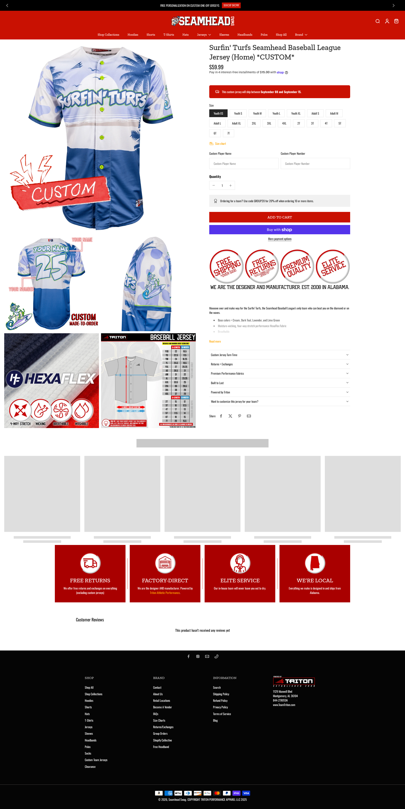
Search (217, 687)
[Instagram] (197, 656)
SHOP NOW (231, 5)
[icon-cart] (396, 21)
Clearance (90, 766)
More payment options (280, 239)
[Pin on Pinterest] (239, 416)
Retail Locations (161, 700)
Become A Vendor (162, 707)
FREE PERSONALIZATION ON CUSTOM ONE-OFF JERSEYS (189, 5)
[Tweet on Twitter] (230, 416)
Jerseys (88, 727)
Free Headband (161, 747)
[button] (279, 217)
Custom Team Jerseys (96, 760)
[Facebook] (188, 656)
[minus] (213, 185)
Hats (87, 714)
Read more (215, 341)
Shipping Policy (221, 694)
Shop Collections (93, 694)
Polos (87, 747)
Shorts (88, 707)
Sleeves (89, 733)
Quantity (215, 176)
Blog (215, 720)
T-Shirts (89, 720)
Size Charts (159, 720)
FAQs (155, 714)
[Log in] (387, 21)
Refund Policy (220, 700)
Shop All (89, 687)
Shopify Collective (162, 740)
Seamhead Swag (177, 799)
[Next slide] (393, 5)
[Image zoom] (100, 138)
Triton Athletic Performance (165, 592)
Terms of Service (222, 714)
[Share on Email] (249, 416)
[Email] (207, 656)
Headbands (90, 740)
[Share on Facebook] (221, 416)
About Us (158, 694)
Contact (157, 687)
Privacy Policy (220, 707)
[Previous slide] (7, 5)
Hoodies (89, 700)
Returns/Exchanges (163, 727)
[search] (377, 21)
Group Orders (160, 733)
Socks (88, 753)
